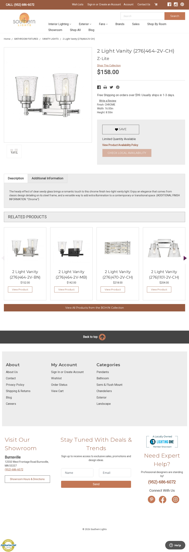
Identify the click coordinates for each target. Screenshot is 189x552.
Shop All (75, 30)
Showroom (55, 30)
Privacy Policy (15, 385)
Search (174, 16)
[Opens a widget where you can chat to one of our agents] (175, 545)
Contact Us (144, 4)
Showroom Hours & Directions (27, 479)
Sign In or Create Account (67, 372)
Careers (11, 404)
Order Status (59, 385)
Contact (11, 378)
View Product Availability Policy (120, 145)
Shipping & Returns (18, 391)
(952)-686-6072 (14, 469)
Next (185, 258)
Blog (91, 30)
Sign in (91, 4)
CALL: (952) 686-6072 (20, 4)
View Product (20, 289)
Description (16, 178)
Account (128, 4)
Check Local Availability (127, 153)
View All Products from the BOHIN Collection (94, 307)
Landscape (104, 404)
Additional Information (47, 178)
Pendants (103, 372)
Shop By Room (156, 24)
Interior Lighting (58, 24)
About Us (12, 372)
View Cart (57, 391)
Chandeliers (104, 391)
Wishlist (56, 378)
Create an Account (110, 4)
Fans (102, 24)
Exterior (84, 24)
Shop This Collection (109, 65)
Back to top (90, 337)
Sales (136, 24)
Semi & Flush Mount (109, 385)
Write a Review (107, 100)
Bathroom (103, 378)
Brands (119, 24)
